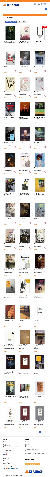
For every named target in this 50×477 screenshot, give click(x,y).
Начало (5, 12)
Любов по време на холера (9, 92)
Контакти (5, 444)
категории (8, 21)
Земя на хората (23, 371)
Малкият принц (23, 269)
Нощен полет (37, 421)
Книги (8, 12)
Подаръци (17, 12)
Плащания (27, 444)
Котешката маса (8, 142)
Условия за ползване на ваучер (32, 449)
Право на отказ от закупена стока (32, 450)
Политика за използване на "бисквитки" (12, 446)
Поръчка (27, 443)
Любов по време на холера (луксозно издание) (24, 42)
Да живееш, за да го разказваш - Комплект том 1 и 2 (39, 118)
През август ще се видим (24, 295)
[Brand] (11, 3)
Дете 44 (6, 66)
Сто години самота (9, 269)
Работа (4, 443)
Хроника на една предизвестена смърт (40, 270)
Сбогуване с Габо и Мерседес (24, 244)
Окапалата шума (8, 218)
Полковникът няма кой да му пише (9, 193)
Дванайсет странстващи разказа (39, 92)
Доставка (27, 445)
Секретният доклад (9, 117)
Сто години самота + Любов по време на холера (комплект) (24, 398)
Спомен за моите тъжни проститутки (24, 67)
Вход (4, 460)
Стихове (36, 320)
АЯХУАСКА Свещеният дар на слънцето (10, 371)
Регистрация (6, 462)
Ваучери (24, 12)
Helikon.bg (5, 0)
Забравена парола (7, 463)
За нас (4, 441)
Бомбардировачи (38, 371)
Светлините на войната (23, 219)
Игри (21, 12)
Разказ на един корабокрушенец (38, 143)
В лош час (36, 218)
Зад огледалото (8, 421)
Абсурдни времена (9, 345)
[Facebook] (4, 454)
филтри (14, 21)
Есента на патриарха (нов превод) (9, 244)
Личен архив (22, 345)
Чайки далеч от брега (10, 396)
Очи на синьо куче (9, 167)
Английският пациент (10, 295)
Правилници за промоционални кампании (34, 453)
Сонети (21, 142)
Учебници (12, 12)
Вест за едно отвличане (37, 295)
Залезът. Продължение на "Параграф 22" (23, 118)
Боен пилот (22, 421)
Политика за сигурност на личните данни (12, 448)
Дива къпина (37, 396)
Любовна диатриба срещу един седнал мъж (24, 194)
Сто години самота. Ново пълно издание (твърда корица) (9, 42)
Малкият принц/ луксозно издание (24, 168)
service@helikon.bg (7, 450)
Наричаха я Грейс (9, 320)
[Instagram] (6, 454)
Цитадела (21, 320)
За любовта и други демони (39, 67)
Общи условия (6, 445)
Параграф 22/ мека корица (39, 346)
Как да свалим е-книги (30, 448)
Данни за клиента (29, 446)
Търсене (27, 441)
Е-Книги (28, 12)
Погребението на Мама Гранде (38, 168)
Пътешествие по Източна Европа (23, 92)
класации (33, 12)
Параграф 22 (37, 41)
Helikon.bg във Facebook (8, 451)
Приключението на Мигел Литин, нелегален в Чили (39, 245)
